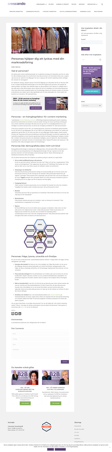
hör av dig (23, 307)
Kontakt (82, 4)
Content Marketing (49, 11)
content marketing (55, 295)
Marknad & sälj (85, 11)
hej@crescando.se (17, 428)
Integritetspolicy (79, 441)
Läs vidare (25, 403)
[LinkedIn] (19, 313)
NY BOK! (51, 4)
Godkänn (50, 449)
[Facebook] (12, 313)
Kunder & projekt (62, 4)
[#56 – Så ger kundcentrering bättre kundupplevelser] (24, 377)
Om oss (73, 4)
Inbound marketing (16, 11)
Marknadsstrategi (32, 11)
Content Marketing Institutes (28, 120)
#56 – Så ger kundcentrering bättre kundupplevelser (25, 389)
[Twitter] (16, 313)
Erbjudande (40, 4)
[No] (110, 447)
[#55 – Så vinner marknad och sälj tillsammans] (55, 377)
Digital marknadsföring (68, 11)
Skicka (65, 361)
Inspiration (91, 4)
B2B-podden (98, 11)
